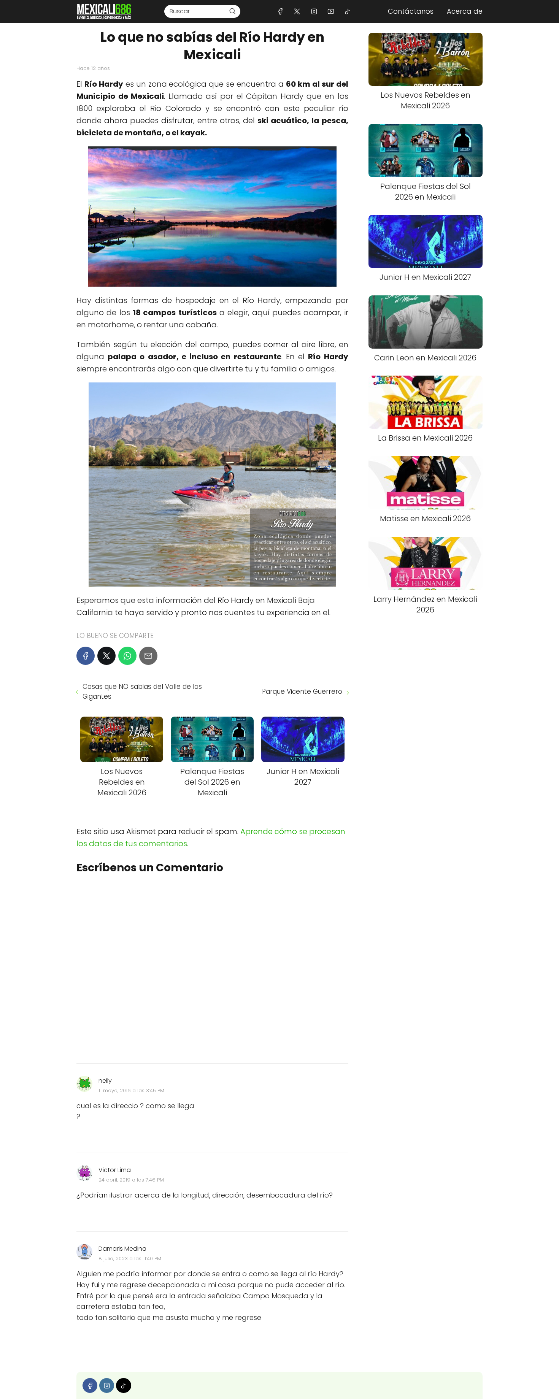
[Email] (148, 656)
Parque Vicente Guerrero (302, 691)
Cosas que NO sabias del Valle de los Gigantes (142, 691)
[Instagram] (313, 11)
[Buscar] (232, 11)
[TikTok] (347, 11)
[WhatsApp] (127, 656)
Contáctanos (411, 11)
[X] (297, 11)
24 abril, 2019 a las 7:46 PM (131, 1179)
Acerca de (465, 11)
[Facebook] (280, 11)
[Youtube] (330, 11)
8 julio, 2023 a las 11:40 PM (129, 1258)
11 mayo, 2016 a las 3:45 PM (131, 1090)
